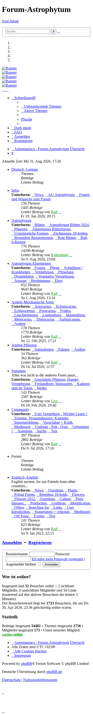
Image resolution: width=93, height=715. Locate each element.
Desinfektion (24, 276)
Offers (19, 507)
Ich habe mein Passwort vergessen (57, 559)
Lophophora (51, 315)
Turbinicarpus (69, 319)
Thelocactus (45, 319)
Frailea (65, 311)
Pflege (54, 268)
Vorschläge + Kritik (58, 422)
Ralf (54, 212)
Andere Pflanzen (24, 345)
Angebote (24, 431)
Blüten (40, 225)
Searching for (39, 507)
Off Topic (21, 516)
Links (57, 507)
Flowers (78, 495)
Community (20, 410)
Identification (80, 503)
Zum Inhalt (10, 21)
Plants (72, 490)
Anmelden (12, 542)
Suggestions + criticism (52, 512)
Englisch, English (24, 477)
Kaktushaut (59, 255)
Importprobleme (26, 422)
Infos (15, 190)
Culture (65, 499)
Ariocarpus (43, 306)
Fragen (40, 268)
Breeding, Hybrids (53, 495)
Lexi (54, 401)
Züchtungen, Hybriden (70, 233)
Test (54, 431)
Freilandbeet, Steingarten (53, 384)
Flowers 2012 (24, 499)
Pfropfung (65, 272)
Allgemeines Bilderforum (51, 229)
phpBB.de (54, 672)
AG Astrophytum (61, 195)
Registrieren (40, 542)
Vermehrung (44, 272)
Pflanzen (20, 229)
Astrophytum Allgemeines (31, 263)
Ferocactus (47, 311)
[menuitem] (41, 106)
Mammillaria (75, 315)
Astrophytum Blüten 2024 (69, 225)
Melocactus (22, 319)
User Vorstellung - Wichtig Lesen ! (61, 414)
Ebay (59, 281)
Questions (55, 490)
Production (38, 503)
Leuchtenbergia (26, 315)
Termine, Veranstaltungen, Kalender (41, 418)
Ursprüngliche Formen (31, 233)
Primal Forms (24, 495)
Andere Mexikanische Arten (32, 302)
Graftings (59, 503)
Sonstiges (18, 371)
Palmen (63, 349)
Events (39, 516)
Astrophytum (21, 220)
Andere (20, 324)
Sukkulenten (44, 349)
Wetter (42, 388)
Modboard (22, 427)
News (39, 195)
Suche (41, 431)
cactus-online (12, 634)
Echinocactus (66, 306)
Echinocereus (24, 311)
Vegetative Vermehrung (56, 276)
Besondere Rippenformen (33, 238)
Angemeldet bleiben (21, 564)
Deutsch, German (24, 169)
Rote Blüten (67, 238)
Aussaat (20, 281)
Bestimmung (40, 281)
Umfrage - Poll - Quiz (51, 427)
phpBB (26, 664)
